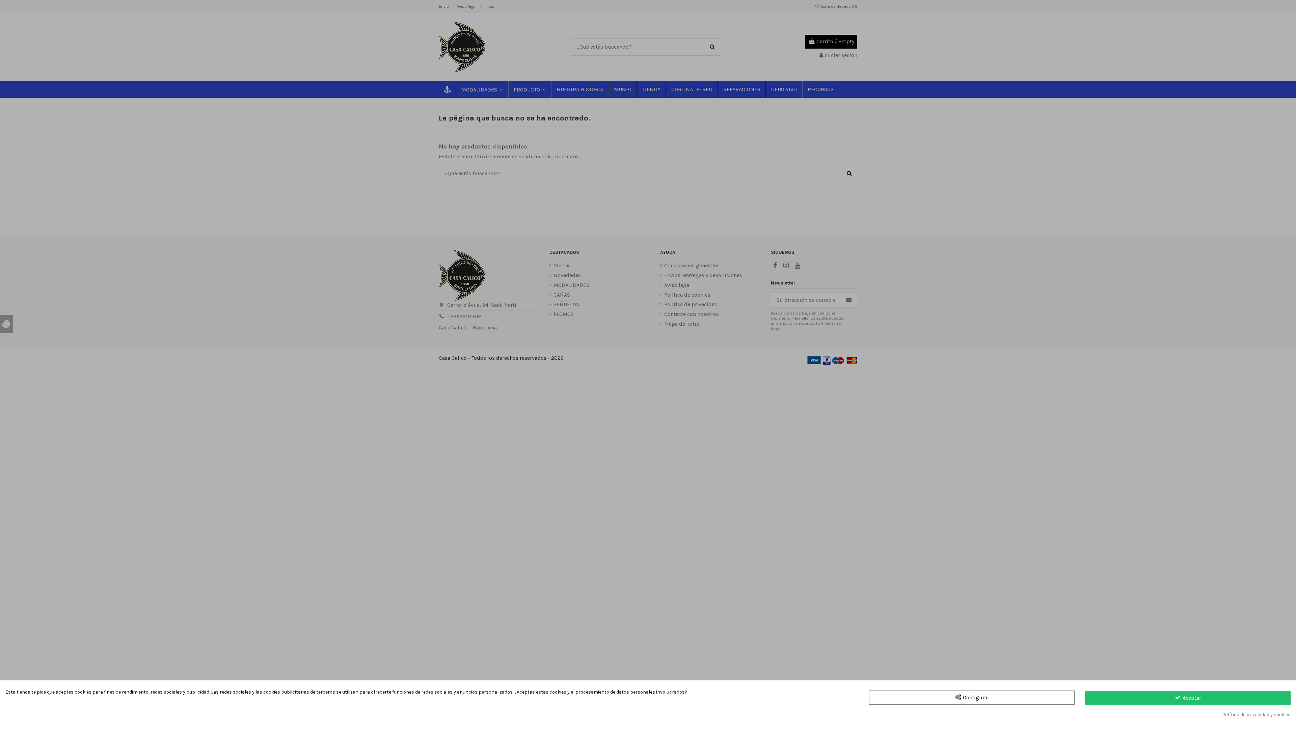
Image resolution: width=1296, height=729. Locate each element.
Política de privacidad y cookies (1256, 715)
